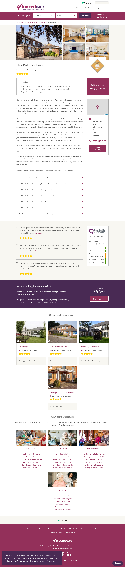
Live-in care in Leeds (62, 507)
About (71, 528)
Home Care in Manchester (62, 467)
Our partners (52, 528)
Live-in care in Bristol (62, 504)
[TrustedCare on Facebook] (62, 554)
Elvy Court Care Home (59, 346)
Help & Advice (77, 8)
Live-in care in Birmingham (62, 498)
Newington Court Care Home (62, 392)
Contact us (80, 528)
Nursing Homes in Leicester (94, 465)
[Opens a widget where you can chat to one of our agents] (117, 563)
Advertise (63, 528)
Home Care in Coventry (62, 462)
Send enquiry (97, 148)
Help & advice (40, 528)
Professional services (94, 528)
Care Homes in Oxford (31, 467)
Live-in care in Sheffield (62, 509)
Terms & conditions (56, 532)
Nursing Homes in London (93, 467)
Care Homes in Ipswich (31, 462)
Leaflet (106, 114)
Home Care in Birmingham (62, 459)
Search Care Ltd (63, 560)
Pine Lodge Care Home (90, 346)
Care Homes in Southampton (31, 459)
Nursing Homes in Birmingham (94, 454)
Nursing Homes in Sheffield (94, 456)
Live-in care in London (62, 496)
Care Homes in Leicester (31, 456)
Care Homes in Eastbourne (31, 465)
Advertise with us (102, 3)
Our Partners (89, 8)
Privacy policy (70, 532)
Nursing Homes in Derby (94, 462)
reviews (34, 74)
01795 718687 (97, 88)
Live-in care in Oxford (62, 501)
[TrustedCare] (30, 6)
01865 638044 (99, 291)
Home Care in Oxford (62, 454)
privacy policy (33, 561)
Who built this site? (77, 560)
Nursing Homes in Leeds (93, 459)
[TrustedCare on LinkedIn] (69, 554)
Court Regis (23, 346)
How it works (65, 8)
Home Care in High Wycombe (62, 465)
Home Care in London (62, 456)
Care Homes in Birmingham (31, 454)
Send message (99, 298)
